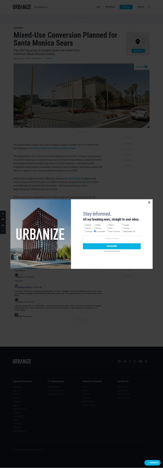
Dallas (98, 225)
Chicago (89, 231)
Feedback (154, 463)
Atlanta (88, 225)
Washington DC (130, 231)
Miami (111, 225)
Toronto (127, 228)
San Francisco (114, 231)
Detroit (98, 228)
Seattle (126, 225)
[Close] (149, 202)
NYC (111, 228)
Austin (88, 228)
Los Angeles (100, 231)
